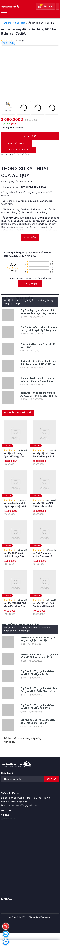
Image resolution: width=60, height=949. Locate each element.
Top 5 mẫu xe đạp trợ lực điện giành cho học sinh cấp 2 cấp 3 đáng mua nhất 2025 (38, 330)
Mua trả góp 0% (17, 145)
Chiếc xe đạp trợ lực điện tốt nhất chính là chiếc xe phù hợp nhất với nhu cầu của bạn (37, 381)
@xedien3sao (8, 818)
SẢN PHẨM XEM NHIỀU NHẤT (18, 412)
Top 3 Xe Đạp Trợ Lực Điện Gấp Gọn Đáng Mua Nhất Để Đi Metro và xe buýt (38, 691)
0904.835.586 (21, 154)
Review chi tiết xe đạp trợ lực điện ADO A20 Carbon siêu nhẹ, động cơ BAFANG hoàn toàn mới (38, 395)
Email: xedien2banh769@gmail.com (19, 805)
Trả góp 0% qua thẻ (19, 151)
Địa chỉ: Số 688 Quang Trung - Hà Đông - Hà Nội (25, 797)
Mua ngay (30, 136)
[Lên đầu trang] (51, 927)
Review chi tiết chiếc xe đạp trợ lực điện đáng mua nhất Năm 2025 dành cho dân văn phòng (38, 364)
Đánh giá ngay (30, 283)
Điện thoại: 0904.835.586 (14, 801)
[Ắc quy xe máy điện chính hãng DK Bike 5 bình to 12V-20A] (30, 72)
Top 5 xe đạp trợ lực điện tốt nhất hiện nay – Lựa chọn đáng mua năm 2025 (38, 313)
